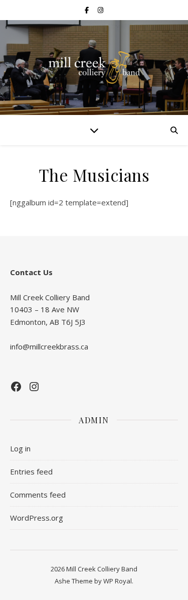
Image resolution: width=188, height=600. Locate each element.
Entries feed (31, 471)
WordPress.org (36, 518)
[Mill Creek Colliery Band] (94, 67)
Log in (20, 448)
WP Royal (117, 580)
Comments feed (38, 495)
